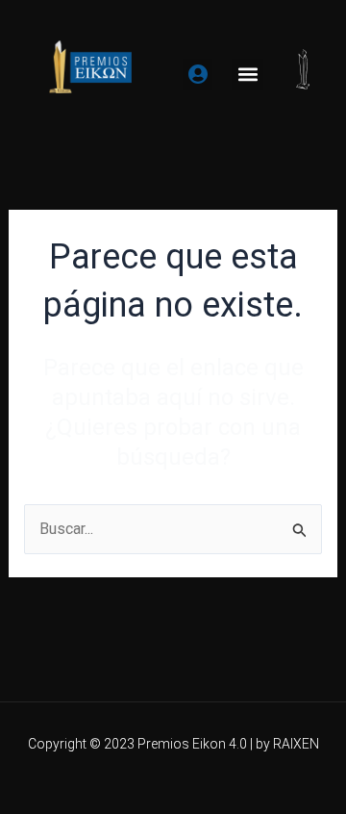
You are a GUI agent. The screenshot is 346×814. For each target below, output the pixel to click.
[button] (247, 74)
